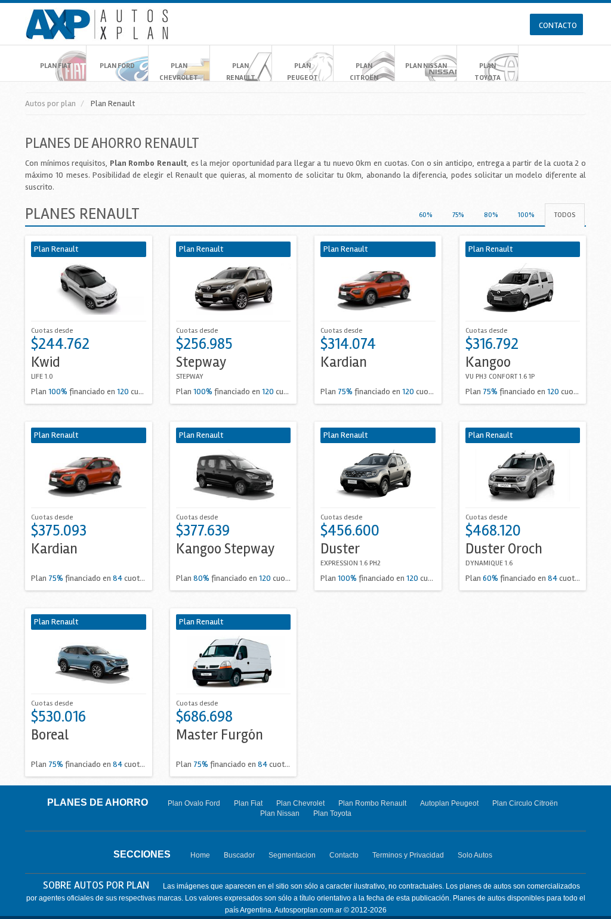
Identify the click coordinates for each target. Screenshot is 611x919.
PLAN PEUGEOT (302, 71)
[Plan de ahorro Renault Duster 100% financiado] (378, 475)
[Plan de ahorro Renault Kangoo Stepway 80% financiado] (233, 475)
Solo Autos (475, 855)
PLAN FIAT (56, 65)
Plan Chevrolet (300, 803)
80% (491, 215)
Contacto (344, 855)
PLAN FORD (117, 65)
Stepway (201, 362)
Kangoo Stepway (225, 549)
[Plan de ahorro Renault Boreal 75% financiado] (88, 662)
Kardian (343, 362)
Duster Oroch (503, 549)
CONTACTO (558, 25)
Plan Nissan (280, 813)
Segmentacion (292, 855)
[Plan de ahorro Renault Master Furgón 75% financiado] (233, 662)
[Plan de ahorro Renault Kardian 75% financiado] (378, 289)
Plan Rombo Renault (372, 803)
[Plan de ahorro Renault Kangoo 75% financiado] (523, 289)
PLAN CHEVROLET (178, 71)
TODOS (564, 215)
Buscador (239, 855)
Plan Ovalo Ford (194, 803)
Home (200, 855)
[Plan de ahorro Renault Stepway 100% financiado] (233, 289)
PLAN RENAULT (240, 71)
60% (425, 215)
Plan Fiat (248, 803)
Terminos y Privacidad (408, 855)
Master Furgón (219, 735)
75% (458, 215)
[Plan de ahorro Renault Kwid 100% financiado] (88, 289)
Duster (340, 549)
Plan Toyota (332, 813)
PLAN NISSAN (426, 65)
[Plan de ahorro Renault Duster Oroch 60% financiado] (523, 475)
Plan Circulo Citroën (525, 803)
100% (526, 215)
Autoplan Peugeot (449, 803)
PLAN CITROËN (364, 71)
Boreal (50, 735)
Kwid (45, 362)
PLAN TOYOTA (487, 71)
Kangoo (488, 362)
